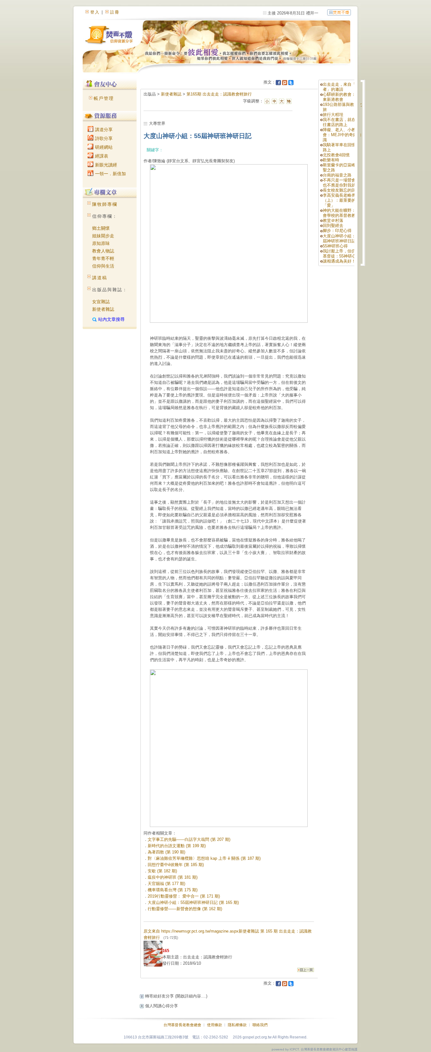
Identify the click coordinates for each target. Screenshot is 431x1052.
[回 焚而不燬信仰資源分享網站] (339, 12)
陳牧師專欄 (104, 204)
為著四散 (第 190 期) (166, 852)
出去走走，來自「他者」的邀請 (341, 87)
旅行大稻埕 (333, 114)
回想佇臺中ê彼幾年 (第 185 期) (176, 864)
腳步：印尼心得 (337, 230)
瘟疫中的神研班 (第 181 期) (173, 877)
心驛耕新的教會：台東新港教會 (341, 97)
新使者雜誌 (103, 309)
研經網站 (103, 147)
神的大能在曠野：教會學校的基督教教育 (341, 213)
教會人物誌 (103, 250)
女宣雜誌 (101, 301)
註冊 (115, 12)
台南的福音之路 (337, 175)
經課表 (101, 156)
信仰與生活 (103, 266)
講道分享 (103, 129)
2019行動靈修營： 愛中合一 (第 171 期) (184, 896)
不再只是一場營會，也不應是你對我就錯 (341, 183)
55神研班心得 (335, 246)
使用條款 (214, 1025)
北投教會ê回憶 (336, 155)
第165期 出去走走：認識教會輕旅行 (219, 94)
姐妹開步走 (103, 235)
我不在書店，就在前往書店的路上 (341, 122)
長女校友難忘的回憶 (341, 190)
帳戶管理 (104, 98)
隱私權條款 (237, 1025)
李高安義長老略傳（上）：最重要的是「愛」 (341, 200)
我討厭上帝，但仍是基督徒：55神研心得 (341, 253)
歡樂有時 (331, 160)
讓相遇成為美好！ (339, 261)
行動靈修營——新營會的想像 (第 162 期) (185, 908)
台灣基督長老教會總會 (182, 1025)
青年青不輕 (103, 258)
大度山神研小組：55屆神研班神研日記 (341, 238)
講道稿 (99, 277)
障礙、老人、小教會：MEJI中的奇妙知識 (342, 134)
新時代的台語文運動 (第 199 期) (177, 845)
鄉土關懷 (101, 228)
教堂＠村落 (333, 220)
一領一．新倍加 (110, 173)
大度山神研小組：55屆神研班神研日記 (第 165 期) (193, 902)
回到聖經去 (333, 225)
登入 (95, 12)
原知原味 (101, 243)
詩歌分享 (103, 138)
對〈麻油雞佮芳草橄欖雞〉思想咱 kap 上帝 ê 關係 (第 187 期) (204, 858)
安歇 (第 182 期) (162, 871)
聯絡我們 (260, 1025)
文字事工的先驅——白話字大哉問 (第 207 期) (189, 839)
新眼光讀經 (105, 164)
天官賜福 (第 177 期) (166, 883)
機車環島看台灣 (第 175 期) (173, 889)
